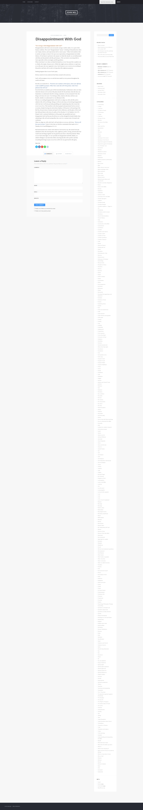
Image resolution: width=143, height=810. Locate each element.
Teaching (100, 686)
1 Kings (99, 106)
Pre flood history (101, 590)
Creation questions (102, 237)
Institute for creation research (105, 427)
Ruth (99, 635)
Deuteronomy (101, 257)
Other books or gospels (103, 556)
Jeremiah (100, 439)
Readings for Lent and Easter (105, 617)
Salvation (100, 637)
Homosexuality (101, 415)
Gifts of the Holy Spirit (103, 347)
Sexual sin (100, 654)
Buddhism (100, 190)
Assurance (100, 147)
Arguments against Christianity (105, 141)
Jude (99, 470)
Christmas (100, 214)
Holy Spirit (100, 413)
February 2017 (101, 88)
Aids (99, 130)
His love (100, 397)
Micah (99, 515)
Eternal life (100, 292)
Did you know (101, 262)
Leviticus (100, 484)
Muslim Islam (101, 525)
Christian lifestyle (102, 204)
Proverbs (100, 600)
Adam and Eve (101, 126)
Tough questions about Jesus (105, 721)
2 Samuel (100, 116)
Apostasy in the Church (103, 139)
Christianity (100, 210)
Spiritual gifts (101, 664)
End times (100, 286)
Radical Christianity (102, 615)
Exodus (99, 301)
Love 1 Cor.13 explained (103, 500)
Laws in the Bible (102, 482)
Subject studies (101, 674)
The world (100, 705)
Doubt (99, 272)
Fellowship (100, 327)
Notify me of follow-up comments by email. (45, 208)
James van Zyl (101, 435)
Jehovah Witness (102, 437)
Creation (100, 229)
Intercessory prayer (102, 429)
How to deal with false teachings (105, 419)
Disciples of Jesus (102, 264)
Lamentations (101, 480)
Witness (100, 760)
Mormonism (100, 523)
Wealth (99, 740)
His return (100, 403)
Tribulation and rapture (103, 729)
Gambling (100, 341)
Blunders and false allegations (105, 182)
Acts (99, 124)
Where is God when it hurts (104, 754)
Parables (100, 564)
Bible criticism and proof (103, 167)
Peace (99, 572)
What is (99, 746)
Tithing (99, 715)
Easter (99, 278)
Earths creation (101, 276)
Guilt (99, 374)
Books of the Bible (102, 186)
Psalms (99, 602)
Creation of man (101, 235)
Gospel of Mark (101, 362)
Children (100, 200)
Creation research (102, 239)
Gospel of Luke (101, 360)
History (99, 409)
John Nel (71, 12)
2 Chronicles (101, 112)
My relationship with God (103, 527)
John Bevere (101, 458)
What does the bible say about (105, 744)
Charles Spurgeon (102, 198)
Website (36, 198)
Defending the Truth (102, 253)
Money (99, 521)
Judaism (100, 468)
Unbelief (100, 735)
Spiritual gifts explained (103, 666)
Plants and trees (101, 582)
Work (99, 766)
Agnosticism (100, 128)
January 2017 (101, 90)
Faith (99, 311)
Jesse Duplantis (101, 441)
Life (99, 486)
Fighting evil (100, 329)
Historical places (101, 407)
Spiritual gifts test (102, 668)
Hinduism (100, 389)
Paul (99, 568)
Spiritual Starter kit (102, 672)
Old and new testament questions (106, 549)
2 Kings (99, 114)
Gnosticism (100, 349)
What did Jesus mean (103, 742)
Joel (99, 452)
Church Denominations (103, 215)
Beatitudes (100, 157)
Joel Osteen (100, 454)
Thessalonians (101, 709)
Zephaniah (100, 771)
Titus (99, 717)
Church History (101, 217)
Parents (99, 566)
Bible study (100, 173)
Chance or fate (101, 194)
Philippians (100, 580)
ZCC (99, 767)
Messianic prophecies (103, 513)
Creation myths (101, 233)
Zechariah (100, 769)
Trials (99, 727)
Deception (100, 251)
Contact (37, 1)
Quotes (99, 613)
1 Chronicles (101, 104)
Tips (99, 713)
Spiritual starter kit (102, 670)
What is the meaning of (103, 748)
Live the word (101, 488)
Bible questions (101, 171)
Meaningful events (102, 511)
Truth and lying (101, 733)
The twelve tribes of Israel (104, 703)
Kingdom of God (101, 478)
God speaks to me (102, 354)
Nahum (99, 529)
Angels (99, 136)
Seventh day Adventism (103, 648)
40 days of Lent (101, 118)
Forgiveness (101, 331)
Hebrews (100, 386)
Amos (99, 134)
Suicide (99, 678)
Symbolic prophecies (103, 682)
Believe (99, 161)
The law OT (100, 699)
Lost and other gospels (103, 492)
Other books (101, 555)
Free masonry (101, 333)
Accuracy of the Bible (103, 122)
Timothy (100, 711)
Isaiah (99, 431)
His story (100, 405)
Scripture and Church (103, 643)
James (99, 433)
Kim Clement (101, 476)
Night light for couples (103, 539)
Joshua (99, 466)
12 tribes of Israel (102, 110)
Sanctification (101, 639)
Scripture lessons (102, 645)
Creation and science (103, 231)
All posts (100, 132)
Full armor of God (102, 337)
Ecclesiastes (101, 280)
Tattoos (99, 684)
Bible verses (101, 175)
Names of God (101, 531)
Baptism (100, 155)
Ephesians (100, 288)
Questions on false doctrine (104, 611)
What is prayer (101, 45)
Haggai (99, 378)
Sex (99, 650)
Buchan (99, 188)
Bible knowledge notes (103, 169)
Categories (30, 1)
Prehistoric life (101, 594)
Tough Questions (102, 719)
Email (36, 191)
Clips (99, 219)
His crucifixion (101, 393)
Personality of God (102, 574)
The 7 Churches (101, 692)
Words (99, 762)
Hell (99, 387)
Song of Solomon (102, 662)
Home (24, 1)
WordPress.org (101, 787)
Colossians (100, 221)
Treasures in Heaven (103, 725)
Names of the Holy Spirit (103, 533)
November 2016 (101, 94)
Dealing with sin (101, 247)
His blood (100, 391)
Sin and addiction (102, 660)
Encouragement (101, 284)
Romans (100, 631)
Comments (101, 786)
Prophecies (100, 598)
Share (99, 656)
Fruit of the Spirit (102, 335)
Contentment (101, 225)
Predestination (101, 592)
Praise (99, 584)
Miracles (100, 519)
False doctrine (101, 313)
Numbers (100, 541)
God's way (100, 356)
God (99, 352)
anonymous (100, 76)
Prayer (99, 586)
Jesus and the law (102, 445)
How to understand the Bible (104, 421)
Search (118, 1)
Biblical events (101, 177)
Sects (99, 647)
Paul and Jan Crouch (103, 570)
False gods (100, 317)
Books (99, 184)
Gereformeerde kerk (102, 345)
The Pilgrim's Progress (103, 701)
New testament (101, 537)
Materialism (100, 509)
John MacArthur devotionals (104, 460)
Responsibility (101, 625)
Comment (36, 167)
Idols (99, 425)
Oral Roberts (101, 553)
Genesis (100, 343)
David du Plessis (102, 245)
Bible (99, 165)
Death (99, 249)
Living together (101, 490)
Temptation (100, 690)
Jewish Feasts (101, 448)
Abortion (100, 120)
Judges (99, 472)
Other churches (101, 558)
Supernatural (101, 680)
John (64, 35)
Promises (100, 596)
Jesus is (100, 446)
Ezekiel (99, 305)
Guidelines (100, 372)
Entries (100, 784)
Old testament (101, 551)
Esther (99, 290)
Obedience (100, 545)
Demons (100, 255)
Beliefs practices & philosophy (105, 159)
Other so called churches (104, 562)
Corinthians (100, 227)
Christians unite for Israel (104, 212)
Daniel (99, 243)
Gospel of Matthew (102, 364)
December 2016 (101, 92)
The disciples (101, 697)
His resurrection (101, 401)
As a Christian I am (102, 145)
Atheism (100, 149)
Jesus (99, 442)
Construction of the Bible (103, 223)
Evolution (100, 297)
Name (36, 185)
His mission (100, 399)
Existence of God (102, 299)
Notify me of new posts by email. (43, 211)
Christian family (101, 202)
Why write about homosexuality (105, 54)
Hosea (99, 417)
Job (99, 450)
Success (100, 676)
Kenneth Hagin (101, 474)
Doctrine (100, 270)
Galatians (100, 339)
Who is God (100, 756)
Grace (99, 366)
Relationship (101, 619)
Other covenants (102, 560)
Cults (99, 241)
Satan (99, 641)
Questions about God (103, 609)
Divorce (99, 268)
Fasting (99, 319)
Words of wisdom (102, 764)
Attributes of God (102, 153)
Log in (99, 782)
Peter (99, 576)
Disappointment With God (58, 39)
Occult (99, 547)
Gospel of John (101, 358)
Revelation (100, 627)
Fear (99, 323)
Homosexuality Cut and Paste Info (106, 56)
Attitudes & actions (102, 151)
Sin (98, 658)
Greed (99, 370)
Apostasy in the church (103, 137)
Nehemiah (100, 535)
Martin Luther (101, 507)
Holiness (100, 411)
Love (99, 494)
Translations (101, 723)
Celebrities (100, 192)
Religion (100, 621)
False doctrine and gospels (104, 315)
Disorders (100, 266)
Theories (100, 707)
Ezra (99, 307)
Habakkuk (100, 376)
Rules (99, 633)
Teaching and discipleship (104, 688)
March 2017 (100, 86)
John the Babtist (101, 462)
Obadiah (100, 543)
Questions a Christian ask (104, 607)
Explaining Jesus (102, 303)
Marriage (100, 503)
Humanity (100, 423)
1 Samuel (100, 108)
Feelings (100, 325)
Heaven (99, 380)
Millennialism (101, 517)
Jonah (99, 464)
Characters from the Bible (104, 196)
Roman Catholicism (102, 629)
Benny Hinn (100, 163)
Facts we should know (103, 309)
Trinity (99, 731)
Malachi (99, 501)
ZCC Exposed (109, 70)
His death (100, 395)
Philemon (100, 578)
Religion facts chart (102, 623)
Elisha (99, 282)
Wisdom (100, 758)
